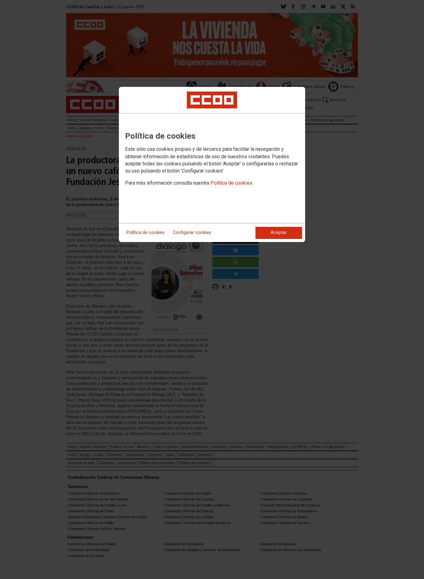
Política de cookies (231, 183)
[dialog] (212, 164)
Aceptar (279, 232)
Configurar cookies (192, 232)
